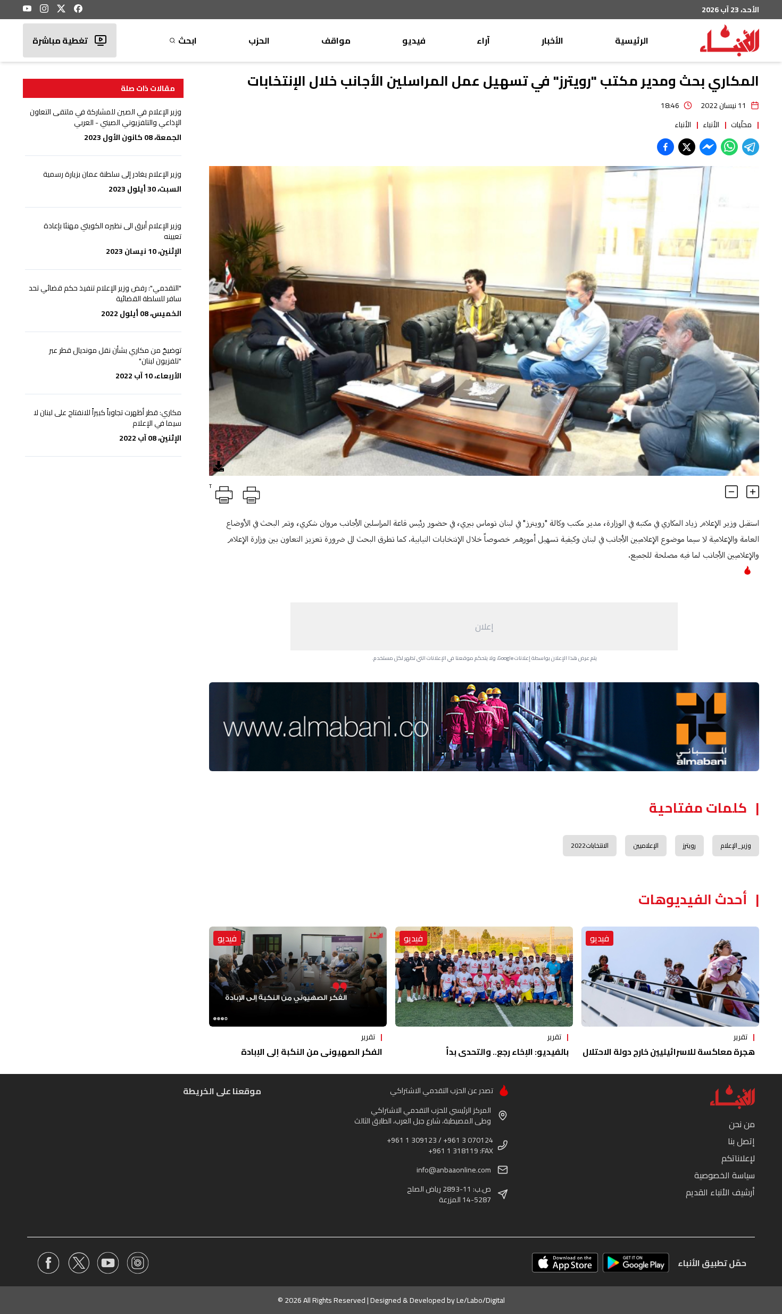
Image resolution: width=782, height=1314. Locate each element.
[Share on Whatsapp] (729, 146)
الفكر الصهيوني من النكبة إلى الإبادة (311, 1052)
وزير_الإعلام (735, 845)
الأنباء (711, 124)
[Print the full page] (249, 492)
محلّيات (741, 124)
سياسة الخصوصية (724, 1175)
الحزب (259, 40)
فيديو (414, 40)
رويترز (689, 845)
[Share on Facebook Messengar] (708, 146)
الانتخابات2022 (590, 845)
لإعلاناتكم (738, 1158)
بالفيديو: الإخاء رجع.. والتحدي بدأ (507, 1052)
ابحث (187, 40)
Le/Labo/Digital (480, 1300)
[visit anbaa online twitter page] (78, 1263)
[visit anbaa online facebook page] (48, 1263)
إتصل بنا (741, 1141)
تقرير (740, 1037)
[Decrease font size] (731, 491)
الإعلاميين (646, 845)
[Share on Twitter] (686, 146)
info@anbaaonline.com (454, 1170)
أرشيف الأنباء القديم (720, 1192)
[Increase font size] (752, 491)
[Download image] (218, 466)
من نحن (742, 1124)
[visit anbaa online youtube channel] (108, 1263)
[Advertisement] (484, 626)
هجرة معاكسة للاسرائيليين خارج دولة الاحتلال (669, 1052)
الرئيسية (631, 40)
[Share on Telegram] (750, 146)
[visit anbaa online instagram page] (138, 1263)
